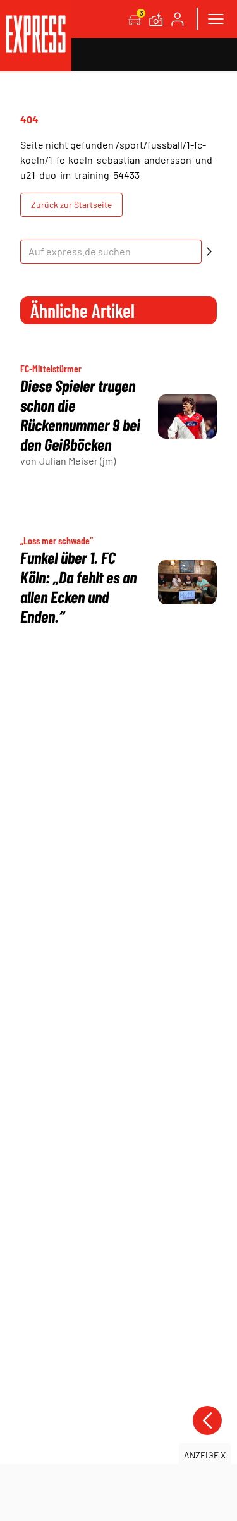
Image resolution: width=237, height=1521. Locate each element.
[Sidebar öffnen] (215, 19)
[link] (35, 35)
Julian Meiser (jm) (77, 461)
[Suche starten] (209, 251)
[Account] (177, 19)
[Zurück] (207, 1420)
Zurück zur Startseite (71, 204)
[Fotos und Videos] (156, 19)
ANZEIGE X (205, 1455)
